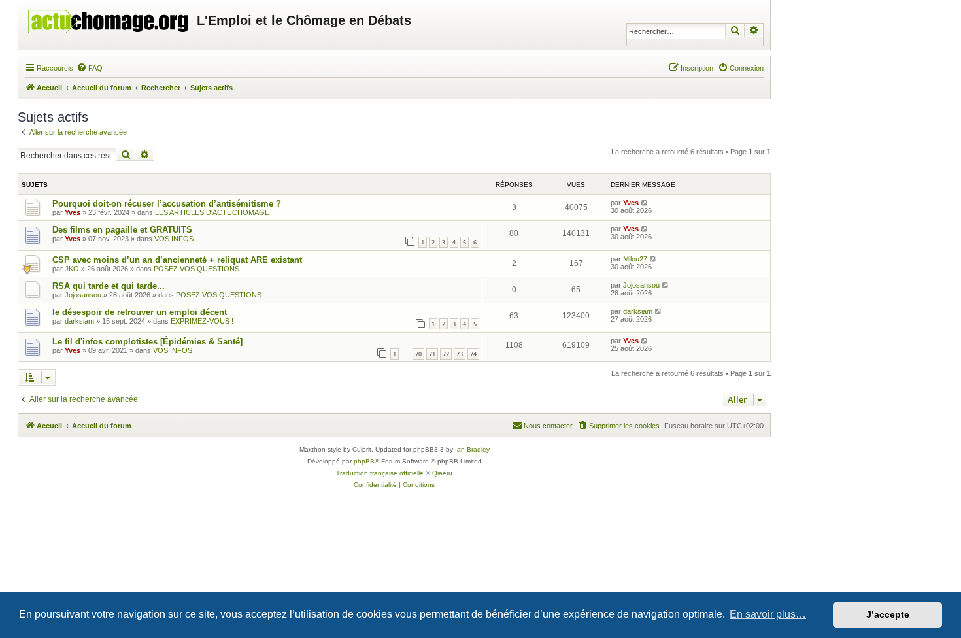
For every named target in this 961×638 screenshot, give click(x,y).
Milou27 (635, 259)
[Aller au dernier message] (645, 202)
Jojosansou (83, 295)
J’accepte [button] (887, 614)
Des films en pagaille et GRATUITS (122, 230)
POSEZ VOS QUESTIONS (196, 269)
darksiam (79, 321)
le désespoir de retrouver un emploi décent (139, 312)
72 (446, 354)
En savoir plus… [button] (768, 614)
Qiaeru (442, 473)
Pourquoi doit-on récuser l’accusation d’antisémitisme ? (166, 204)
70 (418, 354)
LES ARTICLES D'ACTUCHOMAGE (212, 212)
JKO (72, 269)
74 (473, 354)
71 (432, 354)
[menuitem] (89, 68)
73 (459, 354)
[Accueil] (109, 18)
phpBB (364, 461)
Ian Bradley (472, 449)
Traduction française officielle (380, 473)
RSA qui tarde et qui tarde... (108, 286)
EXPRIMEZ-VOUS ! (202, 321)
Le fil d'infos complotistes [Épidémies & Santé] (147, 341)
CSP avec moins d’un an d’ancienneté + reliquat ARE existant (177, 260)
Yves (72, 212)
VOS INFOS (174, 239)
